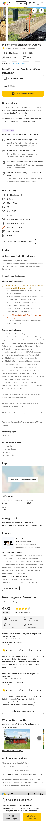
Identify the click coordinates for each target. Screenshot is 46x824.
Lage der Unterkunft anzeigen (23, 479)
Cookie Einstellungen (11, 817)
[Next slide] (39, 738)
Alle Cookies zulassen (31, 817)
